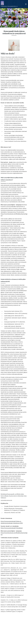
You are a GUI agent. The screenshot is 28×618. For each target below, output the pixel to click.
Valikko (25, 4)
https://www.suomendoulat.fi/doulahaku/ (12, 528)
